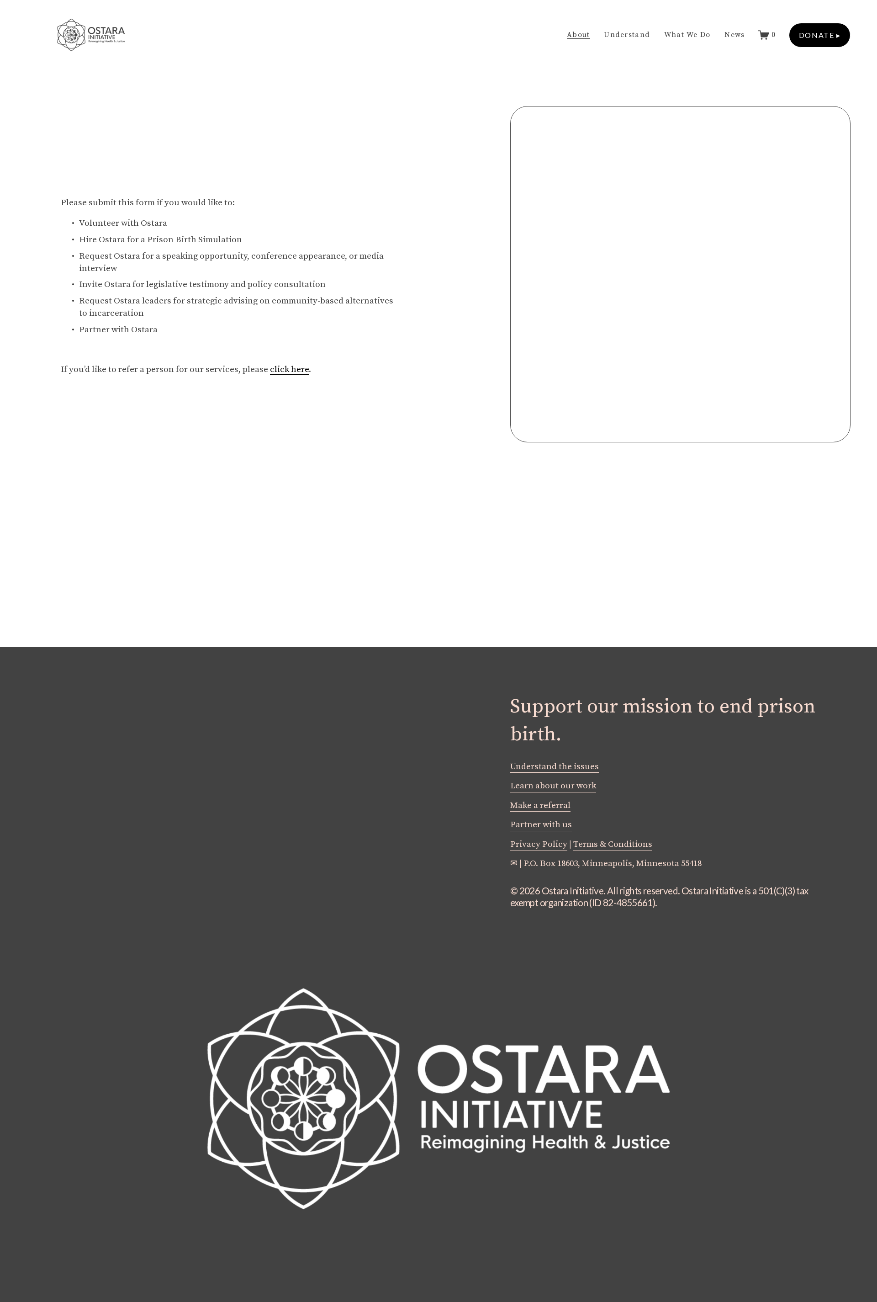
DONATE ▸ (820, 35)
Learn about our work (553, 786)
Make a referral (540, 805)
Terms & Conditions (612, 844)
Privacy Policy (538, 844)
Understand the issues (554, 766)
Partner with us (541, 824)
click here (289, 369)
